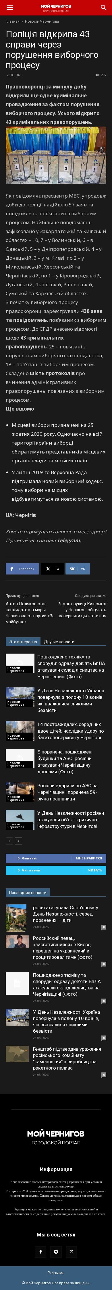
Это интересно (23, 642)
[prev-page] (9, 841)
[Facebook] (40, 1252)
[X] (71, 1252)
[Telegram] (56, 1252)
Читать (95, 870)
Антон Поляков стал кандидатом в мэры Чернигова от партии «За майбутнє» (30, 612)
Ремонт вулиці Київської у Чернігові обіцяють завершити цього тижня (82, 609)
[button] (10, 7)
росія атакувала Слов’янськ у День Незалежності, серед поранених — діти (65, 914)
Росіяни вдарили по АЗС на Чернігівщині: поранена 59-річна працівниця (67, 792)
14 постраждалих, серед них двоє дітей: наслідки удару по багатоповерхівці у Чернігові (70, 730)
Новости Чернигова (42, 21)
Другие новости (59, 642)
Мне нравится (89, 858)
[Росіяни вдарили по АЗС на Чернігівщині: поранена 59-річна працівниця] (20, 792)
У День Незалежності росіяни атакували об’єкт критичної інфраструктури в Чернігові (70, 819)
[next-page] (18, 841)
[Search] (104, 7)
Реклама (56, 1272)
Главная (13, 21)
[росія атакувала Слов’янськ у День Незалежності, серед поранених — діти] (17, 918)
